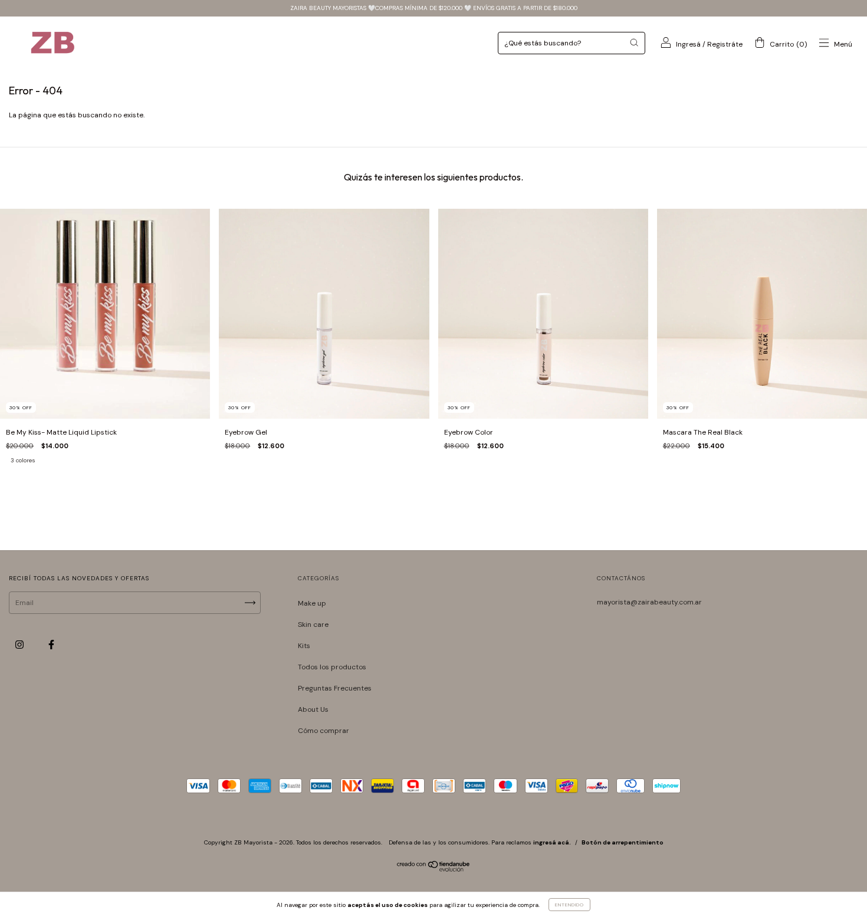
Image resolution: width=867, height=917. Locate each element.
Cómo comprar (323, 730)
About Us (313, 709)
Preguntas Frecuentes (335, 688)
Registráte (725, 44)
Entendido (569, 905)
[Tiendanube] (434, 869)
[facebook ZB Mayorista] (51, 645)
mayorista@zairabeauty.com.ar (649, 602)
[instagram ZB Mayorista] (20, 645)
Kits (304, 645)
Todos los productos (332, 667)
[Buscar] (634, 42)
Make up (312, 603)
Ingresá (688, 44)
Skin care (313, 624)
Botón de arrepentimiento (623, 842)
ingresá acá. (552, 842)
